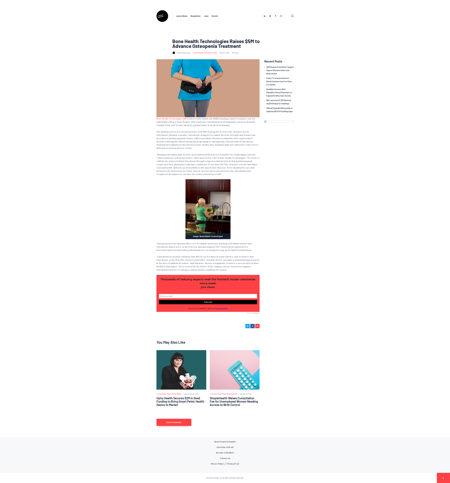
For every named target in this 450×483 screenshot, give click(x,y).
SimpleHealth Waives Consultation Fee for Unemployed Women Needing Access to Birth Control (234, 401)
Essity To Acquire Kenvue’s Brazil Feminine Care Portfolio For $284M (279, 81)
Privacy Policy (217, 464)
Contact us (225, 458)
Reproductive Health (229, 394)
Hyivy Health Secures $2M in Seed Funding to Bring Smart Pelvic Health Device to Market (180, 401)
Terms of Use (233, 464)
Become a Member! (225, 452)
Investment (208, 53)
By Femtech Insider (184, 53)
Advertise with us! (225, 447)
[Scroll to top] (443, 478)
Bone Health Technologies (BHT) (172, 118)
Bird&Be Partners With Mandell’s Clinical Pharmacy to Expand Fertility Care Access (279, 92)
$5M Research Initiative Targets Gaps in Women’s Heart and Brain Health (280, 70)
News (215, 53)
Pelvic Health (176, 394)
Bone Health (199, 53)
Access (214, 394)
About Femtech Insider (225, 441)
